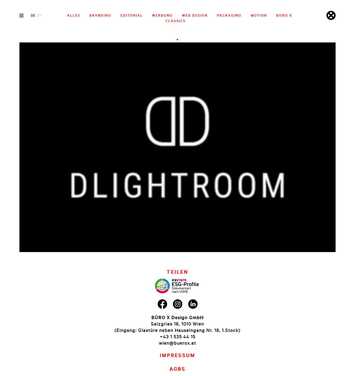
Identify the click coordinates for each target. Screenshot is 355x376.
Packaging (229, 15)
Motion (259, 15)
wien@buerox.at (177, 343)
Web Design (195, 15)
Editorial (132, 15)
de (33, 15)
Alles (73, 15)
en (39, 15)
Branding (100, 15)
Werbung (162, 15)
